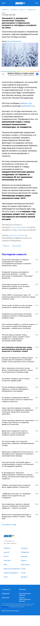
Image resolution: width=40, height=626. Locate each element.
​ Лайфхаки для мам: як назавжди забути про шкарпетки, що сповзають (16, 496)
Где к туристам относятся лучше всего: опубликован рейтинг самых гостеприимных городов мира (17, 370)
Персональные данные (25, 594)
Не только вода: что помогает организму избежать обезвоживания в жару (18, 443)
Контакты (5, 598)
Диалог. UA (26, 103)
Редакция (6, 593)
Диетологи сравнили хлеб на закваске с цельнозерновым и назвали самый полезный (15, 433)
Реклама (22, 589)
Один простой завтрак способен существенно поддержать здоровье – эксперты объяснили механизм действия (18, 411)
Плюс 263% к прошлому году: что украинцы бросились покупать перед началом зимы (18, 297)
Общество (6, 246)
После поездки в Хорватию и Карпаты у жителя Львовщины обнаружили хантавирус (15, 389)
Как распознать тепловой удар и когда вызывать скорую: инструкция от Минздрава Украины (17, 464)
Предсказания (16, 246)
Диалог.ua (5, 606)
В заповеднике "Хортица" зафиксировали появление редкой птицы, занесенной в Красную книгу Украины (18, 476)
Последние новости (14, 254)
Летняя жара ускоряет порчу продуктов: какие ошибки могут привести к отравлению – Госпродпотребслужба (16, 338)
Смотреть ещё (9, 525)
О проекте (6, 589)
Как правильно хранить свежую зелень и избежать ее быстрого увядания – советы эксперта (16, 506)
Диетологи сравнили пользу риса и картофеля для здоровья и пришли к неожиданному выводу (18, 454)
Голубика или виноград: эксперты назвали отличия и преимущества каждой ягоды (17, 316)
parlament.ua (28, 106)
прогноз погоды (16, 235)
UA (36, 3)
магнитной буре (18, 227)
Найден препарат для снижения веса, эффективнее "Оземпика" (16, 486)
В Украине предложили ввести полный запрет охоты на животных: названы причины (17, 399)
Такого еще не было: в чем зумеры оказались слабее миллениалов (17, 306)
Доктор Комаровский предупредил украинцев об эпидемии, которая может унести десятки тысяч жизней (18, 360)
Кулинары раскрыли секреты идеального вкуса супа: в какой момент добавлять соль (15, 286)
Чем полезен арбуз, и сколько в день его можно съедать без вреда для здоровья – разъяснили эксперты (18, 326)
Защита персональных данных (25, 599)
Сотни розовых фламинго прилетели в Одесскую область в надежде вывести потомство (18, 422)
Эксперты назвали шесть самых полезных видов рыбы (16, 380)
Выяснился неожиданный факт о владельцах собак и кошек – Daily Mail (16, 516)
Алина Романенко (14, 41)
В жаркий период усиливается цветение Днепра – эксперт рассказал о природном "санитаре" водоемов (17, 275)
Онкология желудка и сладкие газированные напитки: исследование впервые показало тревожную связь (16, 262)
